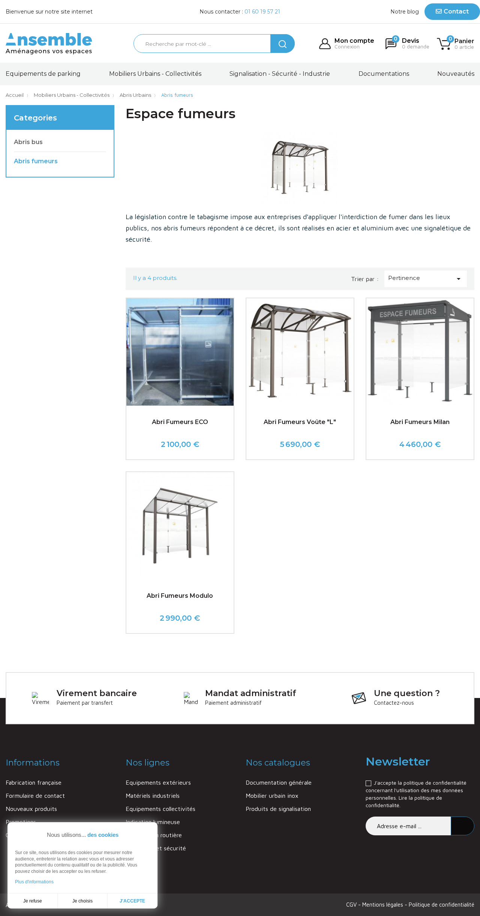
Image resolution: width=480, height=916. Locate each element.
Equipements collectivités (160, 808)
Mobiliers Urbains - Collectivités (155, 73)
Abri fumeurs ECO (180, 422)
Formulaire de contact (35, 795)
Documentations (383, 73)
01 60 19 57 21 (262, 11)
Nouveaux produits (31, 808)
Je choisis (82, 901)
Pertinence (425, 278)
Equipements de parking (43, 73)
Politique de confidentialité (441, 904)
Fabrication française (34, 782)
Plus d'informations (34, 881)
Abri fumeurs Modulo (180, 595)
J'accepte (132, 901)
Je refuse (32, 901)
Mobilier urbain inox (272, 795)
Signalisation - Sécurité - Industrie (280, 73)
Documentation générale (279, 782)
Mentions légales (383, 904)
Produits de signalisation (278, 808)
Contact (456, 11)
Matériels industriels (153, 795)
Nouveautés (455, 73)
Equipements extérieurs (158, 782)
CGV (352, 904)
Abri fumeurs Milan (420, 422)
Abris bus (28, 142)
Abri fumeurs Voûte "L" (300, 422)
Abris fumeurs (36, 161)
